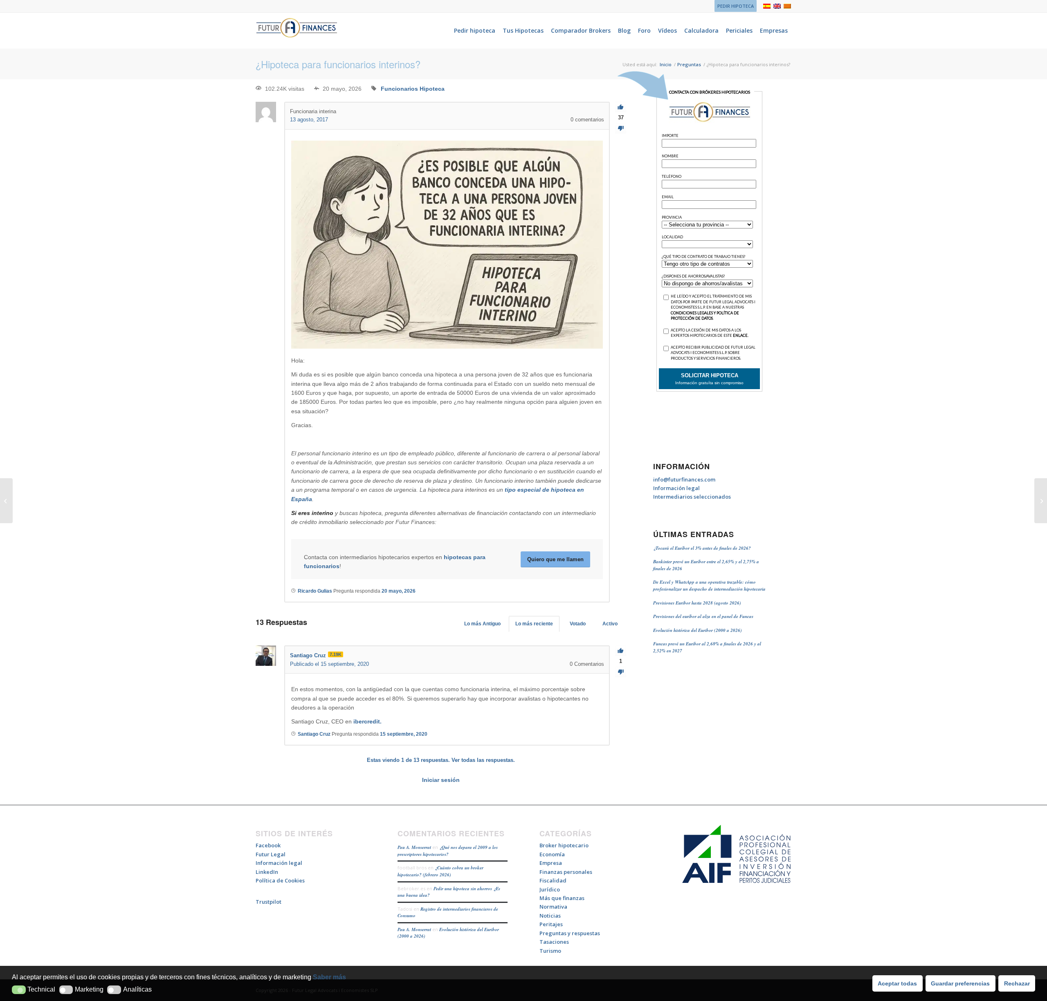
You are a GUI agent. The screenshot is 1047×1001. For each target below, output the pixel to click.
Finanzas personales (565, 872)
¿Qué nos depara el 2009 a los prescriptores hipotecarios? (448, 851)
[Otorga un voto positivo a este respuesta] (620, 650)
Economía (552, 854)
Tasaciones (554, 941)
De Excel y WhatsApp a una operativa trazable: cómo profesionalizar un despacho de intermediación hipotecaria (709, 585)
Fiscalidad (552, 880)
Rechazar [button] (1017, 983)
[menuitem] (733, 6)
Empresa (550, 863)
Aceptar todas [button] (897, 983)
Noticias (550, 915)
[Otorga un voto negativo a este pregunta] (620, 128)
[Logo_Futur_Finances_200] (296, 31)
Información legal (676, 488)
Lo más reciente (534, 624)
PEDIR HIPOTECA (735, 6)
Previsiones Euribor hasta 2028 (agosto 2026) (697, 603)
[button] (19, 989)
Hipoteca (432, 88)
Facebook (268, 845)
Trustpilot (268, 901)
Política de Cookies (280, 880)
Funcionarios (399, 88)
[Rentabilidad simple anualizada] (6, 500)
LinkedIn (267, 872)
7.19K (336, 654)
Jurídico (549, 889)
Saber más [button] (329, 977)
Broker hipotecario (564, 845)
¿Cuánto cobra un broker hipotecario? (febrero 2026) (440, 871)
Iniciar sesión (441, 780)
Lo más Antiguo (482, 624)
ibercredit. (367, 721)
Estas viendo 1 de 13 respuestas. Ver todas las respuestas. (441, 760)
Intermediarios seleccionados (692, 496)
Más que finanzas (561, 898)
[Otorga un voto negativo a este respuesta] (620, 672)
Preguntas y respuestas (569, 933)
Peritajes (551, 924)
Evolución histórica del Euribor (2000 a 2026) (697, 630)
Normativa (553, 906)
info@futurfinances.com (684, 479)
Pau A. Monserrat (414, 847)
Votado (578, 624)
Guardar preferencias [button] (960, 983)
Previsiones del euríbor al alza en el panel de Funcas (703, 616)
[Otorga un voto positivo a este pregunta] (620, 107)
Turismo (550, 950)
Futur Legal (270, 854)
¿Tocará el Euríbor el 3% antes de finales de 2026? (702, 548)
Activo (610, 624)
